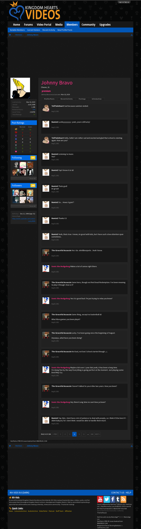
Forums (28, 24)
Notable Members (17, 30)
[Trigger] (22, 165)
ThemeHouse (102, 513)
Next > (97, 434)
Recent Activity (67, 99)
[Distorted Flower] (22, 199)
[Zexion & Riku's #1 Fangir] (15, 165)
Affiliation (68, 511)
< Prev (55, 434)
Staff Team (59, 511)
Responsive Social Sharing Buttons (109, 525)
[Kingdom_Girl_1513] (15, 192)
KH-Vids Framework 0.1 (112, 509)
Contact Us (117, 492)
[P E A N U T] (15, 172)
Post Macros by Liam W (116, 506)
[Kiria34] (30, 199)
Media (59, 24)
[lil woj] (15, 199)
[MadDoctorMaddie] (22, 172)
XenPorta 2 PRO (15, 441)
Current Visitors (33, 30)
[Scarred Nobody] (30, 165)
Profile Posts (49, 99)
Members (72, 24)
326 (34, 109)
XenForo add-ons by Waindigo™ (108, 517)
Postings (82, 99)
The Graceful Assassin (61, 250)
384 (92, 434)
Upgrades (105, 24)
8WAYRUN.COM (41, 441)
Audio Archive (33, 511)
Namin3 (54, 122)
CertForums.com (103, 528)
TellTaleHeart (57, 106)
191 (33, 157)
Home (16, 24)
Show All (32, 178)
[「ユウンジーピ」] (30, 192)
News (11, 511)
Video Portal (44, 24)
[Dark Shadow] (30, 172)
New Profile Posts (65, 30)
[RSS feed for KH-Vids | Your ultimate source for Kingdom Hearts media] (123, 499)
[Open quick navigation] (132, 35)
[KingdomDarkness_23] (22, 192)
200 (33, 185)
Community (88, 24)
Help (128, 492)
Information (96, 99)
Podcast (51, 511)
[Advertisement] (70, 58)
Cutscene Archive (20, 511)
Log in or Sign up (124, 2)
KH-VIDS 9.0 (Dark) (19, 492)
